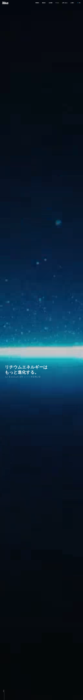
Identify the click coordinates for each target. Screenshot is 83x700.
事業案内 (37, 2)
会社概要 (50, 2)
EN (79, 2)
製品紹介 (44, 2)
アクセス (57, 2)
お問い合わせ (64, 2)
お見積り (72, 2)
